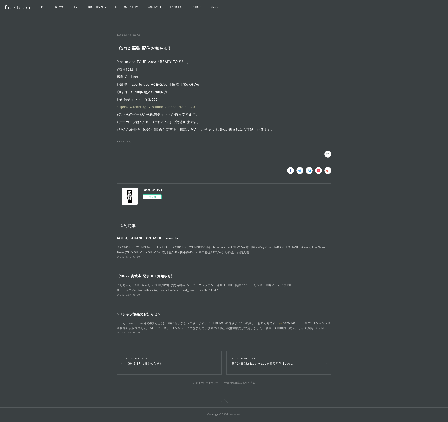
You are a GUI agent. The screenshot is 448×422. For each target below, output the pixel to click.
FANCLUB (177, 7)
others (214, 7)
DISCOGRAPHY (126, 7)
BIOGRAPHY (97, 7)
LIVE (76, 7)
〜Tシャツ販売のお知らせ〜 (139, 314)
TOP (44, 7)
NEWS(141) (124, 141)
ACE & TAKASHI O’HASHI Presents (147, 238)
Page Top (224, 401)
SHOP (197, 7)
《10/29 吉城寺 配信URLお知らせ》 (146, 275)
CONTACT (154, 7)
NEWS (59, 7)
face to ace (18, 7)
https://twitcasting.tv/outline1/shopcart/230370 (156, 106)
